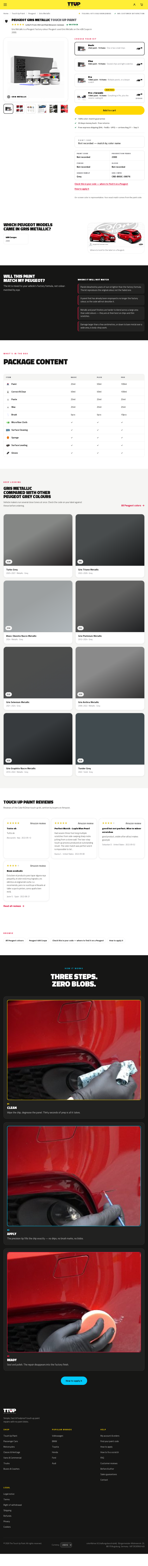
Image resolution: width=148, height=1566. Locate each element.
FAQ (102, 1457)
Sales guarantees (108, 1474)
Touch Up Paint (18, 13)
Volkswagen (57, 1435)
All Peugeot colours (15, 940)
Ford (54, 1457)
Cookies (7, 1526)
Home (6, 13)
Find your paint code (109, 1441)
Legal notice (8, 1494)
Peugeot (32, 13)
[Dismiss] (42, 1556)
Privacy (6, 1521)
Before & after (107, 1468)
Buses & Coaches (11, 1468)
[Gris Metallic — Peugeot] (20, 109)
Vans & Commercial (12, 1457)
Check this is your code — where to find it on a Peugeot (101, 184)
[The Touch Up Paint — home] (74, 4)
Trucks (6, 1463)
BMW (54, 1441)
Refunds (7, 1516)
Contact (104, 1479)
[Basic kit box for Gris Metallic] (8, 109)
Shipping (7, 1510)
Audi (54, 1463)
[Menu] (5, 5)
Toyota (55, 1446)
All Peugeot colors (131, 505)
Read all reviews (12, 906)
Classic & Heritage (11, 1452)
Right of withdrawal (12, 1505)
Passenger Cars (10, 1441)
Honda (55, 1452)
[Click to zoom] (36, 70)
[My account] (134, 5)
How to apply (106, 1446)
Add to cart (109, 110)
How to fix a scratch (109, 1452)
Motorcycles (9, 1446)
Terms (6, 1499)
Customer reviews (109, 1463)
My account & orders (109, 1435)
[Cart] (142, 5)
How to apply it (82, 188)
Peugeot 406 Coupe (38, 940)
